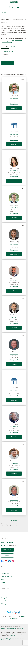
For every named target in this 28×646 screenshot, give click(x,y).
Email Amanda (14, 181)
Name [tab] (13, 46)
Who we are (4, 570)
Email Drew (14, 473)
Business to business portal (8, 595)
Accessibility (21, 628)
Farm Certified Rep (7, 42)
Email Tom (14, 510)
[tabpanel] (14, 57)
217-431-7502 (14, 134)
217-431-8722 (14, 207)
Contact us (7, 555)
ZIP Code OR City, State (7, 51)
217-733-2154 (14, 98)
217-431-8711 (14, 280)
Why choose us (5, 573)
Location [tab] (5, 46)
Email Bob (14, 144)
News (2, 579)
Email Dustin (14, 108)
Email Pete (14, 327)
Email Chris (14, 364)
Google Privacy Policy (10, 639)
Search (7, 62)
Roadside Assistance (6, 592)
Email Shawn (14, 291)
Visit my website (14, 104)
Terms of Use (4, 628)
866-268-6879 (4, 545)
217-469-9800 (14, 463)
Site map (3, 604)
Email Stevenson (14, 254)
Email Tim (14, 437)
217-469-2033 (14, 390)
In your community (6, 576)
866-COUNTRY (7, 542)
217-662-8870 (14, 171)
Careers (3, 582)
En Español (4, 601)
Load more (14, 520)
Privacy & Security (12, 628)
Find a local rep (7, 549)
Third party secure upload (8, 598)
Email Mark (14, 217)
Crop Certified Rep (17, 40)
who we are (12, 635)
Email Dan (14, 400)
